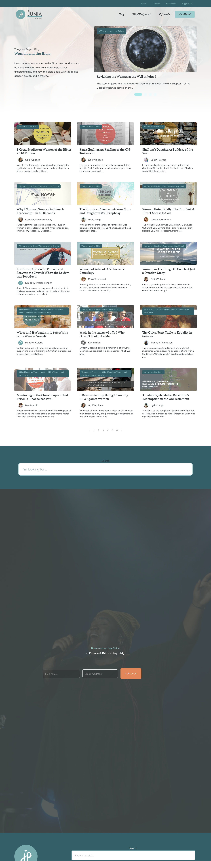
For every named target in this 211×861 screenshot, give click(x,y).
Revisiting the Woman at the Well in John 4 (126, 76)
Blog (121, 14)
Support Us (187, 3)
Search (166, 14)
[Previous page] (89, 430)
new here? (185, 14)
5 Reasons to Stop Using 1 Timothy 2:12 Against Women (104, 397)
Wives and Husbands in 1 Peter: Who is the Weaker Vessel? (42, 334)
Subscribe (131, 673)
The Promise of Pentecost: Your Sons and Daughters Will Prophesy (105, 211)
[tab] (138, 94)
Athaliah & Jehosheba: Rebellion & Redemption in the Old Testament (165, 397)
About (144, 3)
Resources (171, 3)
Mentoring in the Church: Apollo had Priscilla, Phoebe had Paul (42, 397)
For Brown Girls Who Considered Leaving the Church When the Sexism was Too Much (43, 272)
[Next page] (121, 430)
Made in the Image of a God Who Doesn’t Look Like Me (102, 334)
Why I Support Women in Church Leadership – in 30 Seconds (40, 211)
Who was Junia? (142, 14)
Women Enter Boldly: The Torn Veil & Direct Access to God (168, 211)
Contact (156, 3)
